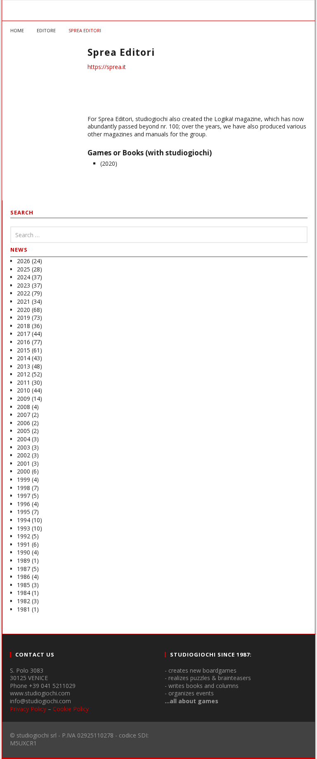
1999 (23, 479)
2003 (23, 447)
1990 (23, 552)
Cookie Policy (71, 709)
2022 (23, 293)
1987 (23, 569)
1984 (23, 593)
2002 (23, 455)
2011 (23, 382)
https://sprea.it (107, 67)
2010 (23, 390)
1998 (23, 488)
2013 (23, 366)
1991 (23, 544)
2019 (23, 317)
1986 (23, 577)
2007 (23, 415)
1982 (23, 601)
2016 (23, 342)
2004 (23, 439)
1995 (23, 512)
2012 (23, 374)
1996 (23, 504)
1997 (23, 496)
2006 (23, 423)
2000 (23, 471)
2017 (23, 334)
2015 (23, 350)
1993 (23, 528)
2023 (23, 285)
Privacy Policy (28, 709)
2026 (23, 261)
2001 (23, 463)
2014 (23, 358)
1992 (23, 536)
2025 (23, 269)
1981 (23, 609)
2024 (23, 277)
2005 (23, 431)
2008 (23, 407)
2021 (23, 301)
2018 (23, 326)
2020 (23, 310)
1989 (23, 560)
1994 (23, 520)
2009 (23, 398)
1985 (23, 585)
